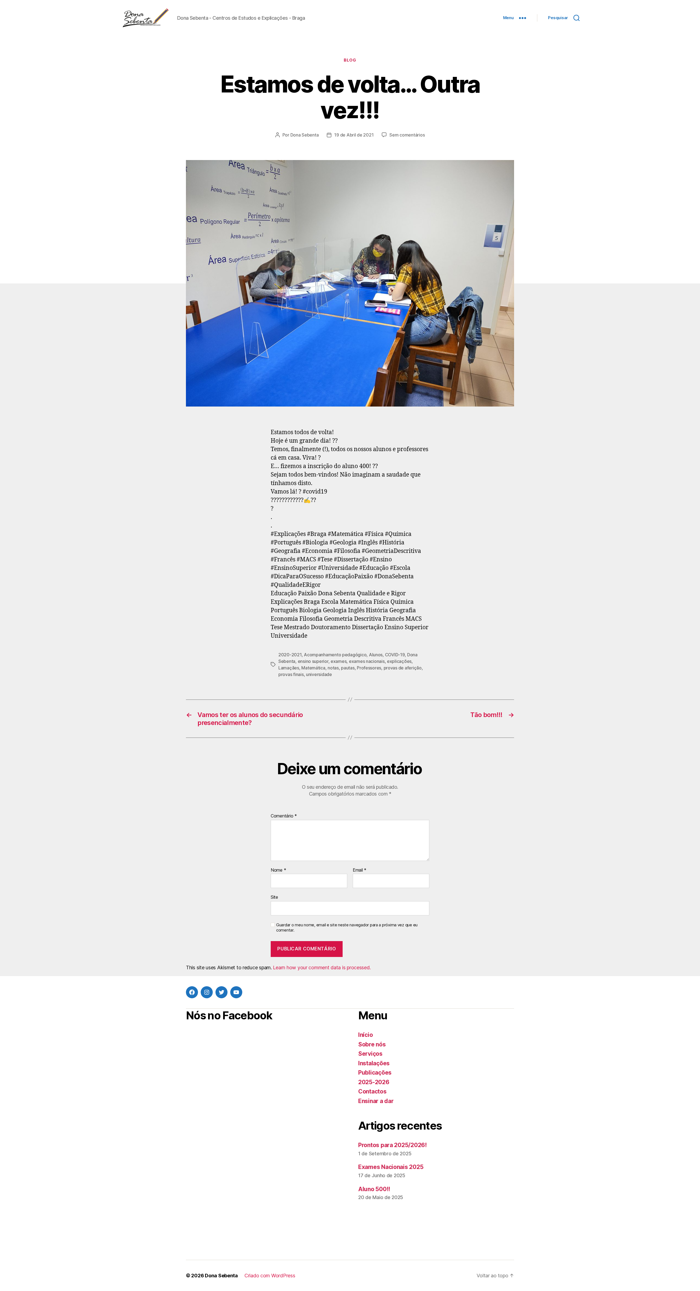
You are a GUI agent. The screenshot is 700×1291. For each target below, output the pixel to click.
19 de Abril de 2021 (354, 135)
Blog (350, 60)
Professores (369, 668)
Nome (278, 870)
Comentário (284, 816)
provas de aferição (403, 668)
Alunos (376, 654)
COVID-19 (395, 654)
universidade (319, 674)
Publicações (375, 1072)
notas (333, 668)
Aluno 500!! (374, 1189)
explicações (399, 661)
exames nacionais (367, 661)
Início (365, 1034)
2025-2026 (373, 1082)
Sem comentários (407, 135)
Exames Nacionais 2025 (390, 1167)
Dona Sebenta (304, 135)
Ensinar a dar (376, 1101)
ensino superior (313, 661)
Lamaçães (288, 668)
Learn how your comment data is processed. (322, 967)
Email (359, 870)
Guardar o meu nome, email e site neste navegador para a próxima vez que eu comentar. (347, 927)
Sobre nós (372, 1044)
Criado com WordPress (269, 1275)
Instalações (374, 1063)
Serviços (370, 1053)
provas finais (291, 674)
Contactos (372, 1091)
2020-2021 (290, 654)
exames (338, 661)
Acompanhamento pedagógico (335, 654)
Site (274, 897)
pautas (347, 668)
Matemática (313, 668)
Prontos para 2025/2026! (392, 1145)
